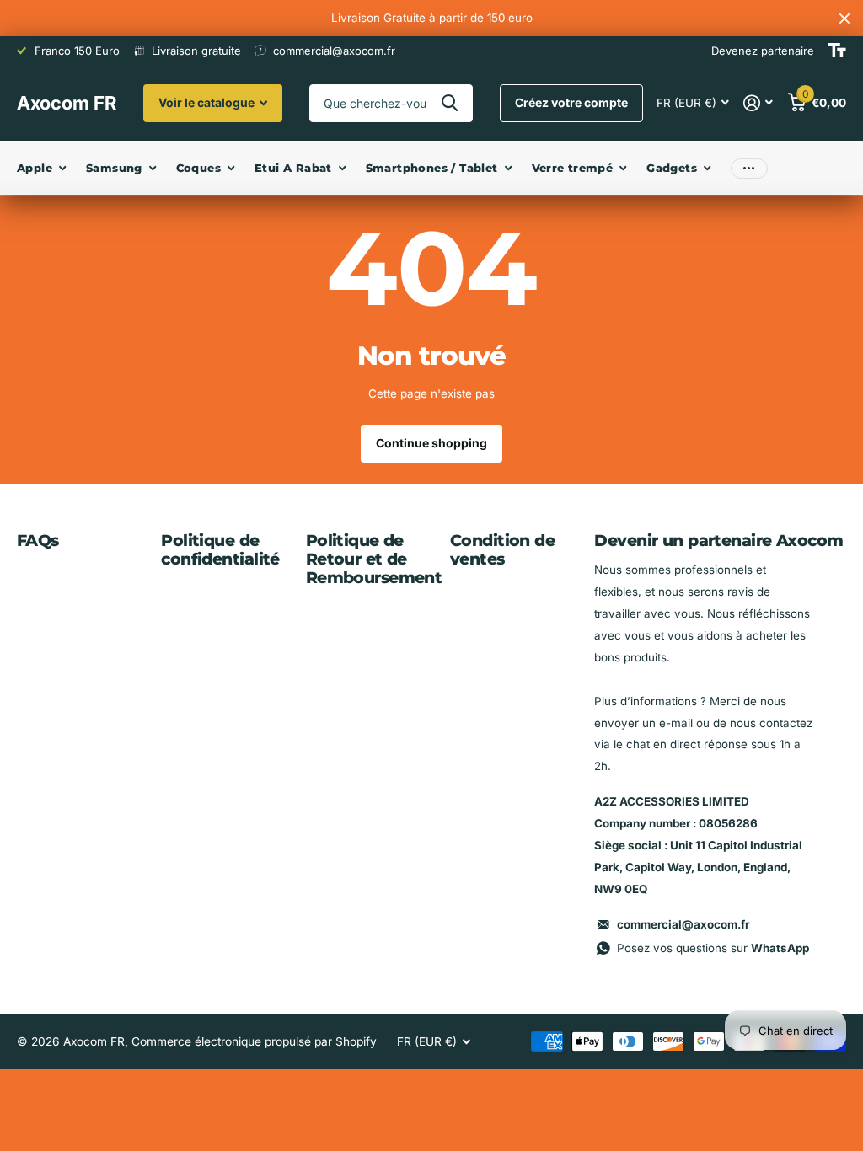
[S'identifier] (758, 103)
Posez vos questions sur (713, 948)
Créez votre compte (571, 102)
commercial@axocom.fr (683, 924)
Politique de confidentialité (220, 550)
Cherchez (449, 103)
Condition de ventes (502, 550)
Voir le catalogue (207, 102)
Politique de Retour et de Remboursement (374, 559)
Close (844, 18)
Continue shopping (431, 443)
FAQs (38, 540)
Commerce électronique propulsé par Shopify (254, 1041)
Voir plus (749, 168)
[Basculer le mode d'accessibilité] (837, 51)
